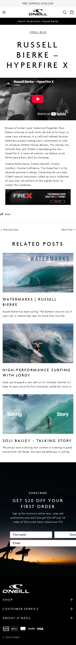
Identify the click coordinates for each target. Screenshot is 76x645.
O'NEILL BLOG (38, 32)
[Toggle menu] (4, 12)
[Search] (64, 12)
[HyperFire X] (38, 197)
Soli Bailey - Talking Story (37, 440)
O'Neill (15, 637)
